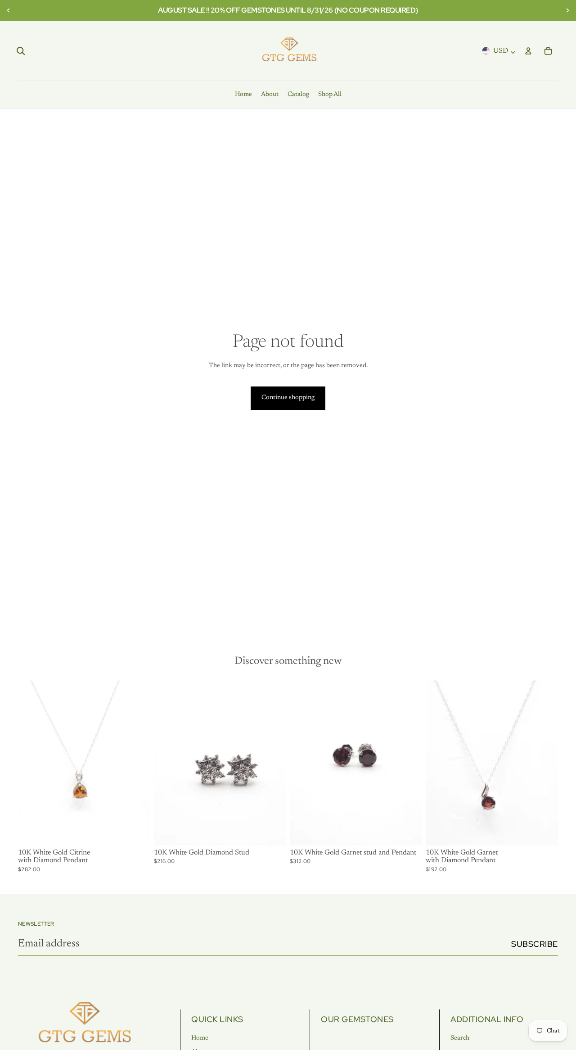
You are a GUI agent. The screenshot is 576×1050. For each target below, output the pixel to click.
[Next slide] (566, 10)
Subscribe (534, 944)
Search (459, 1038)
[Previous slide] (10, 10)
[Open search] (21, 51)
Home (199, 1038)
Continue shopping (288, 398)
